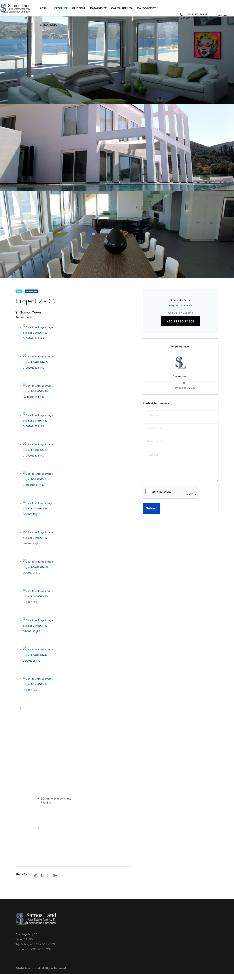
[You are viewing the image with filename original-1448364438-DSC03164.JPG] (77, 573)
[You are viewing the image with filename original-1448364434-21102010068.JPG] (77, 485)
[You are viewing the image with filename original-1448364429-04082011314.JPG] (77, 397)
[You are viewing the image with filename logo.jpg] (86, 811)
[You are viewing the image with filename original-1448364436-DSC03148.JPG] (77, 515)
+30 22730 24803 (196, 14)
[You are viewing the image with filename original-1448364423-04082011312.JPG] (77, 339)
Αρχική (44, 8)
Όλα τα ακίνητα (122, 8)
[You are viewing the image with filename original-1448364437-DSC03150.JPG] (77, 544)
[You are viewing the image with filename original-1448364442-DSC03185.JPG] (77, 661)
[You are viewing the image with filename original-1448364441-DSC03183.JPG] (77, 632)
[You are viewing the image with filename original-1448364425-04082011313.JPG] (77, 368)
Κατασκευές (98, 8)
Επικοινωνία (48, 24)
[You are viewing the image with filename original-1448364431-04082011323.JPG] (77, 427)
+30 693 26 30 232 (192, 18)
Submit (151, 508)
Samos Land (180, 376)
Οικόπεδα (79, 8)
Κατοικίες (60, 8)
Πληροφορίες (146, 8)
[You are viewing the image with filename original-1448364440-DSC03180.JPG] (77, 602)
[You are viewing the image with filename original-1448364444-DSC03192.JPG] (77, 690)
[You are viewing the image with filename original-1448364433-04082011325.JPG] (77, 456)
